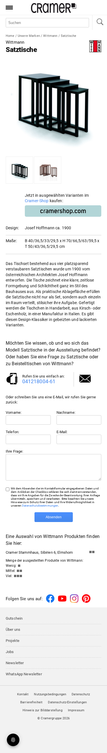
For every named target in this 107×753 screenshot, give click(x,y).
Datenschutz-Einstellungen (67, 702)
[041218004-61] (12, 384)
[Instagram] (74, 602)
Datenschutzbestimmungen (40, 505)
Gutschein (14, 618)
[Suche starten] (99, 22)
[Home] (53, 12)
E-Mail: (62, 432)
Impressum (76, 710)
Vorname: (13, 412)
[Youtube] (62, 602)
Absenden (54, 517)
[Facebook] (50, 602)
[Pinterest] (86, 602)
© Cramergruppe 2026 (53, 718)
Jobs (10, 652)
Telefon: (12, 432)
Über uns (13, 629)
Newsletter (15, 663)
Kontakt (23, 694)
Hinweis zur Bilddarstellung (42, 710)
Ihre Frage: (14, 451)
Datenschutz (81, 694)
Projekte (12, 640)
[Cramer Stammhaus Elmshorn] (93, 553)
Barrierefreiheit (31, 702)
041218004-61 (39, 381)
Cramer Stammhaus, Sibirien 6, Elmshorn (39, 552)
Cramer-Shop (37, 200)
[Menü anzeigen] (7, 7)
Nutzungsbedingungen (50, 694)
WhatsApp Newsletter (24, 674)
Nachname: (65, 412)
